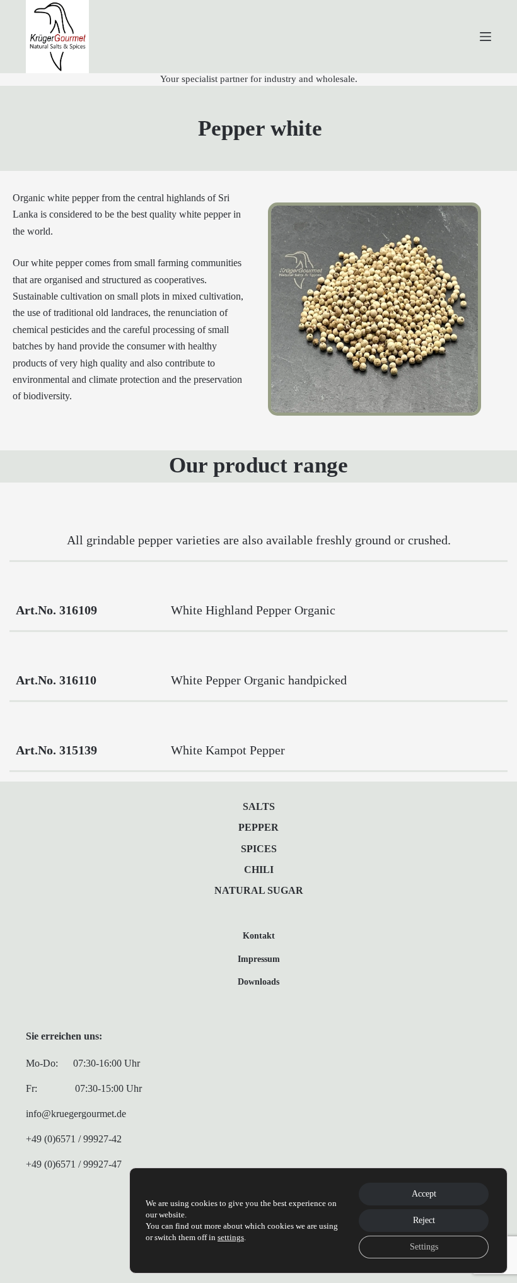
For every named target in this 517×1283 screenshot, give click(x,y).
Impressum (259, 959)
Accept (424, 1193)
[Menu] (485, 36)
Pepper (258, 827)
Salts (259, 806)
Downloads (258, 981)
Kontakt (259, 935)
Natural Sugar (258, 890)
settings (231, 1237)
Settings (424, 1246)
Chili (259, 869)
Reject (424, 1220)
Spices (259, 848)
